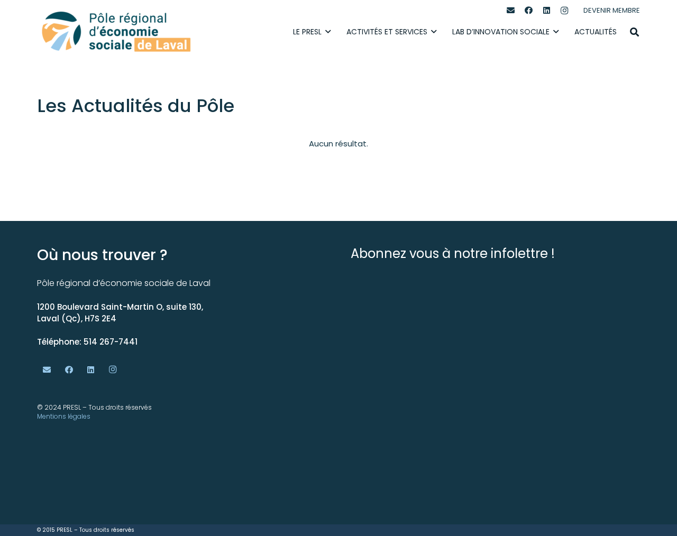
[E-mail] (510, 11)
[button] (634, 31)
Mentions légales (63, 416)
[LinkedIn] (546, 11)
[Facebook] (528, 11)
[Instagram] (564, 11)
